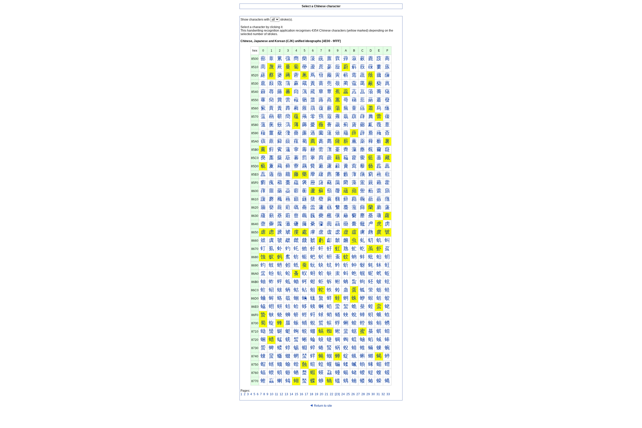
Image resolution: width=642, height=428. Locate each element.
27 (358, 394)
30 (373, 394)
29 (368, 394)
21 (326, 394)
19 (316, 394)
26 (353, 394)
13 (286, 394)
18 (311, 394)
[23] (337, 394)
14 (291, 394)
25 (348, 394)
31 (378, 394)
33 (388, 394)
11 (276, 394)
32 (383, 394)
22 (331, 394)
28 (363, 394)
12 (281, 394)
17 (306, 394)
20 (321, 394)
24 (343, 394)
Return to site (323, 405)
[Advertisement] (321, 418)
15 (296, 394)
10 (271, 394)
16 (301, 394)
